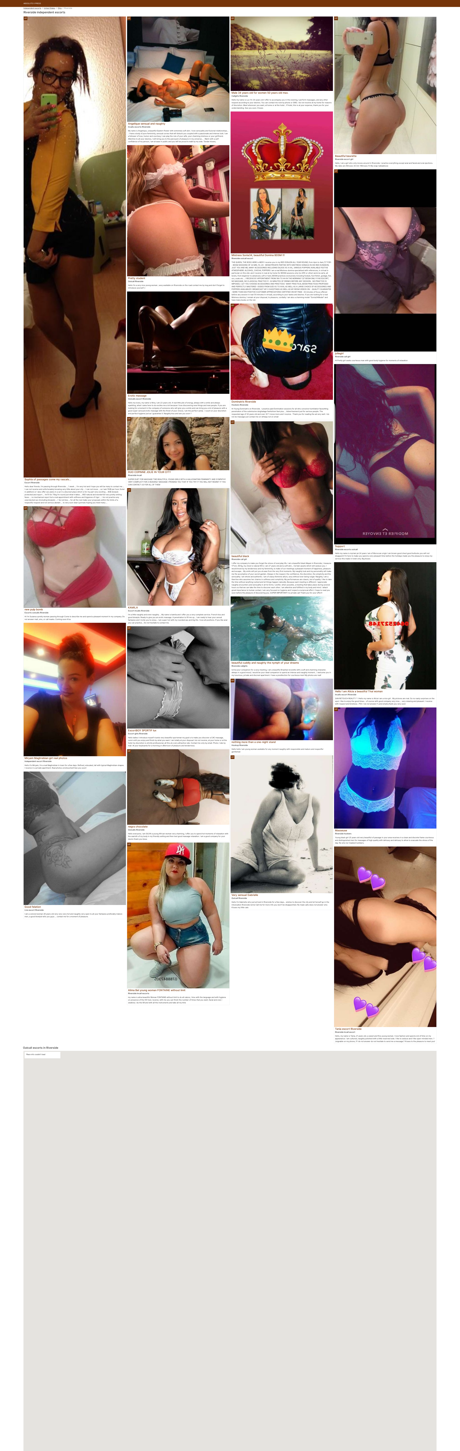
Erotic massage (137, 395)
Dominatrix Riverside (244, 401)
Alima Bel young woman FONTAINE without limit (156, 990)
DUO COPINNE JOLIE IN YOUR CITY (149, 472)
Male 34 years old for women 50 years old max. (260, 92)
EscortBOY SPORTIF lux (142, 730)
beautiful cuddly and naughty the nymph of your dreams (265, 662)
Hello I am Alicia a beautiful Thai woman (359, 691)
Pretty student (136, 278)
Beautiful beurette (345, 156)
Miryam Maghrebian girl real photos (46, 758)
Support (340, 546)
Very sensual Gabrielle (245, 894)
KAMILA (133, 607)
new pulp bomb (34, 609)
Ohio (60, 8)
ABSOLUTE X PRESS (32, 3)
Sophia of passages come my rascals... (48, 479)
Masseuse (341, 830)
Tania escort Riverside (348, 1028)
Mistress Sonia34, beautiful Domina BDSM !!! (258, 255)
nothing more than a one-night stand (254, 742)
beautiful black (240, 556)
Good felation (33, 906)
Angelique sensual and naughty (146, 123)
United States (49, 8)
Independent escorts (32, 8)
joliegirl (339, 353)
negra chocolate (138, 826)
